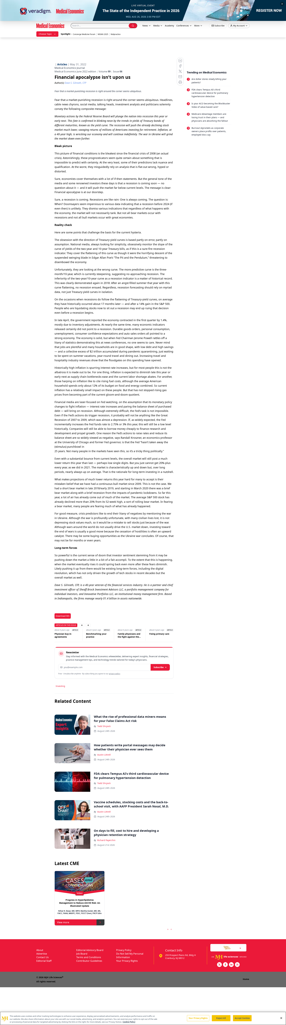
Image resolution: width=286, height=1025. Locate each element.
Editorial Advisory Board (89, 950)
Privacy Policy (123, 950)
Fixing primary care (159, 633)
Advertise (41, 953)
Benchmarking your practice (96, 635)
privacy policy (114, 673)
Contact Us (42, 957)
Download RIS (63, 615)
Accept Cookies (242, 1018)
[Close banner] (282, 4)
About (39, 950)
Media (156, 25)
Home (246, 979)
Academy (169, 25)
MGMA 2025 (103, 34)
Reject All (221, 1018)
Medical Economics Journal (70, 68)
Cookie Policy (129, 1022)
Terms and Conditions (88, 957)
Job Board (81, 953)
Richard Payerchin (106, 840)
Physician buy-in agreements (63, 635)
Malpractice (116, 34)
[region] (143, 1018)
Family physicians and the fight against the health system (129, 635)
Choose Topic (45, 34)
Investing (60, 686)
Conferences (182, 25)
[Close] (281, 1018)
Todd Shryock (104, 726)
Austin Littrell (104, 754)
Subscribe (159, 667)
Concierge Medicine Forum (84, 34)
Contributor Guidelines (89, 960)
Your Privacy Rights (127, 960)
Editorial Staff (44, 960)
